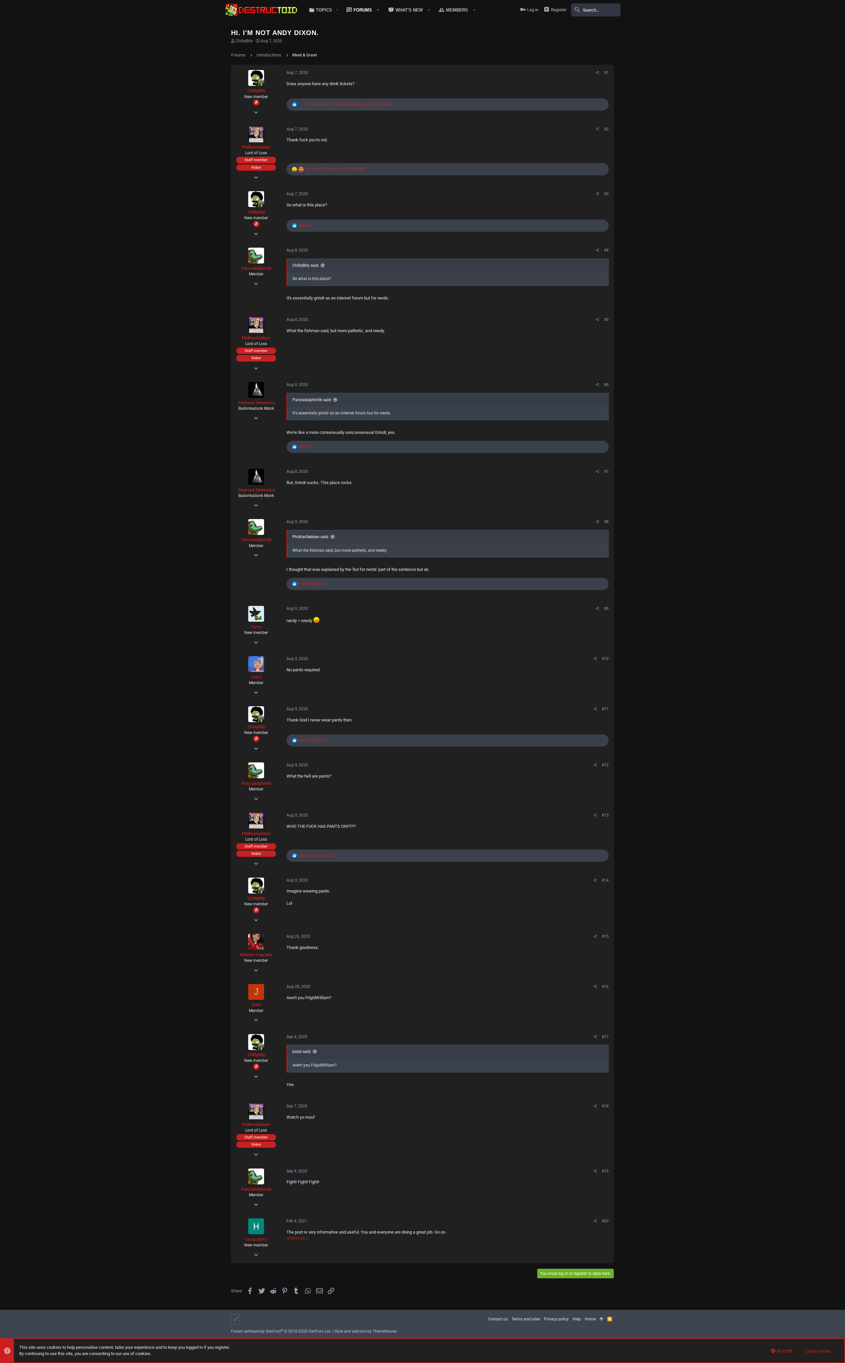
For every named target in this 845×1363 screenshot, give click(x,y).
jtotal (256, 1004)
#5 (606, 319)
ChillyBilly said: (305, 265)
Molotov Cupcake (256, 954)
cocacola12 (256, 1239)
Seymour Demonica (256, 402)
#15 (605, 936)
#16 (605, 986)
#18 (605, 1106)
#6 (606, 384)
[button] (322, 10)
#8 (606, 521)
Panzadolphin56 (256, 268)
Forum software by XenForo (281, 1331)
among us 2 (297, 1238)
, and (349, 104)
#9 (606, 608)
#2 (606, 129)
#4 (606, 250)
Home (590, 1319)
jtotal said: (301, 1051)
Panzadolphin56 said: (312, 400)
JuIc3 (256, 677)
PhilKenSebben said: (310, 537)
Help (577, 1319)
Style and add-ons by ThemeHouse (365, 1331)
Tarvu (256, 626)
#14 (605, 880)
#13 (605, 815)
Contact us (498, 1319)
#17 (605, 1036)
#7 (606, 471)
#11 (605, 709)
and (335, 169)
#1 (606, 72)
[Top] (601, 1319)
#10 (605, 658)
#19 (605, 1171)
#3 (606, 194)
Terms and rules (526, 1319)
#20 (605, 1221)
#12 (605, 765)
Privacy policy (556, 1319)
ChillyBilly (244, 41)
